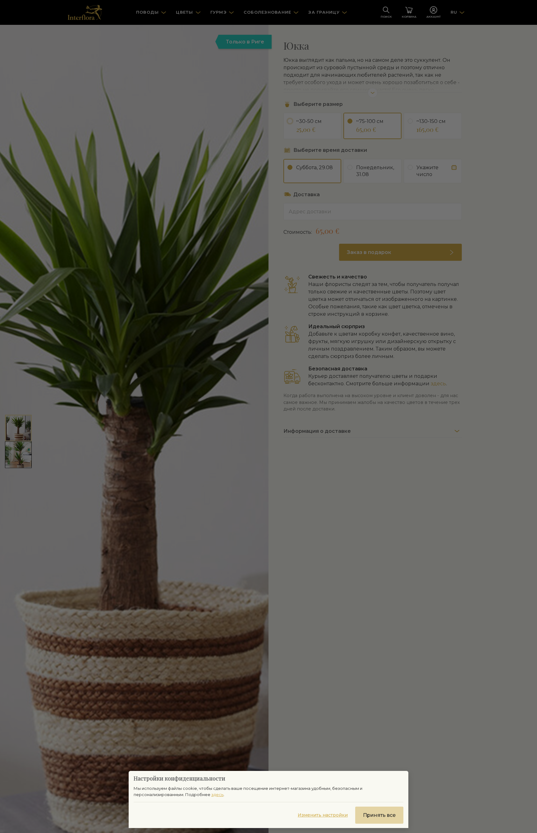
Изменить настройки (323, 815)
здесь (217, 794)
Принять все (379, 815)
